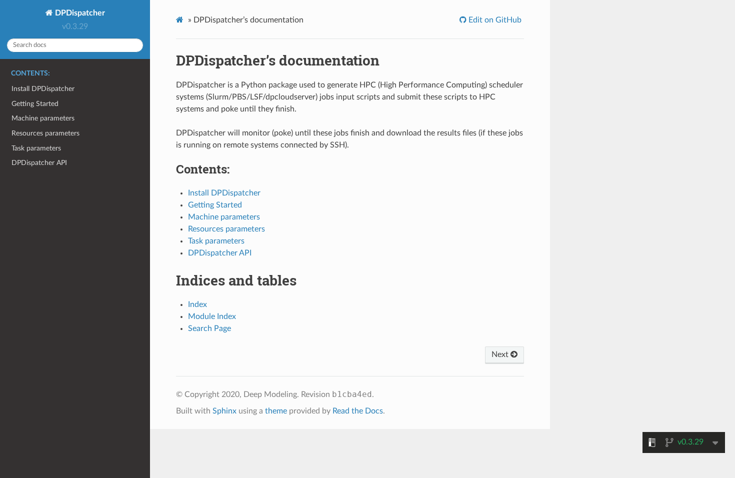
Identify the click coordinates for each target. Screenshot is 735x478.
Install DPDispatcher (43, 88)
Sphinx (224, 411)
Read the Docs (357, 411)
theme (276, 411)
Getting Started (35, 104)
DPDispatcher (79, 13)
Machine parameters (43, 118)
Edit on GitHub (494, 20)
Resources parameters (46, 133)
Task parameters (36, 148)
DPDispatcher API (39, 162)
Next (501, 354)
